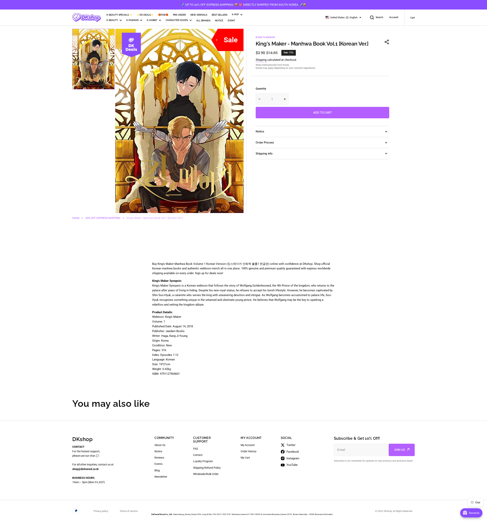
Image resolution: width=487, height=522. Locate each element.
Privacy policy (101, 511)
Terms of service (129, 511)
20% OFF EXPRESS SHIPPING (102, 217)
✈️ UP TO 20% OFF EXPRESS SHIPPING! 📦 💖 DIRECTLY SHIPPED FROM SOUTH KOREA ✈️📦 (243, 4)
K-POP (235, 14)
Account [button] (393, 17)
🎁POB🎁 (163, 15)
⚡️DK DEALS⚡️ (145, 15)
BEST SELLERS (219, 15)
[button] (387, 42)
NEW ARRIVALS (198, 15)
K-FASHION (132, 20)
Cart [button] (412, 17)
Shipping (261, 60)
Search (379, 17)
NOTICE (219, 20)
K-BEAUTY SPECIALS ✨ (119, 15)
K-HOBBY (152, 20)
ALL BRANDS (203, 20)
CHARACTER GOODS (177, 20)
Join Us (399, 450)
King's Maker (265, 37)
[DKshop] (86, 17)
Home (75, 217)
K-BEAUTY (112, 20)
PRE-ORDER (179, 15)
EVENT (231, 20)
